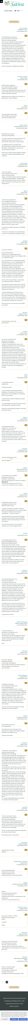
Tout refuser (14, 1019)
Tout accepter (23, 1019)
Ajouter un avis (14, 21)
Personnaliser (5, 1019)
